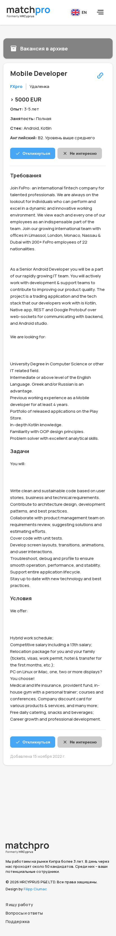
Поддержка (18, 921)
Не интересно (83, 153)
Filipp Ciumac (35, 888)
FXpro (16, 86)
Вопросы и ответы (24, 913)
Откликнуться (36, 153)
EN (84, 12)
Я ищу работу (19, 905)
